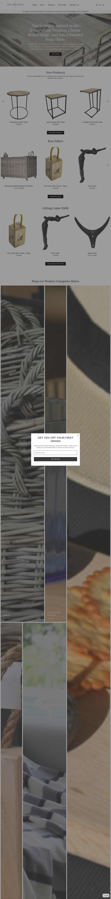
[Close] (78, 435)
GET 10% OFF (55, 459)
